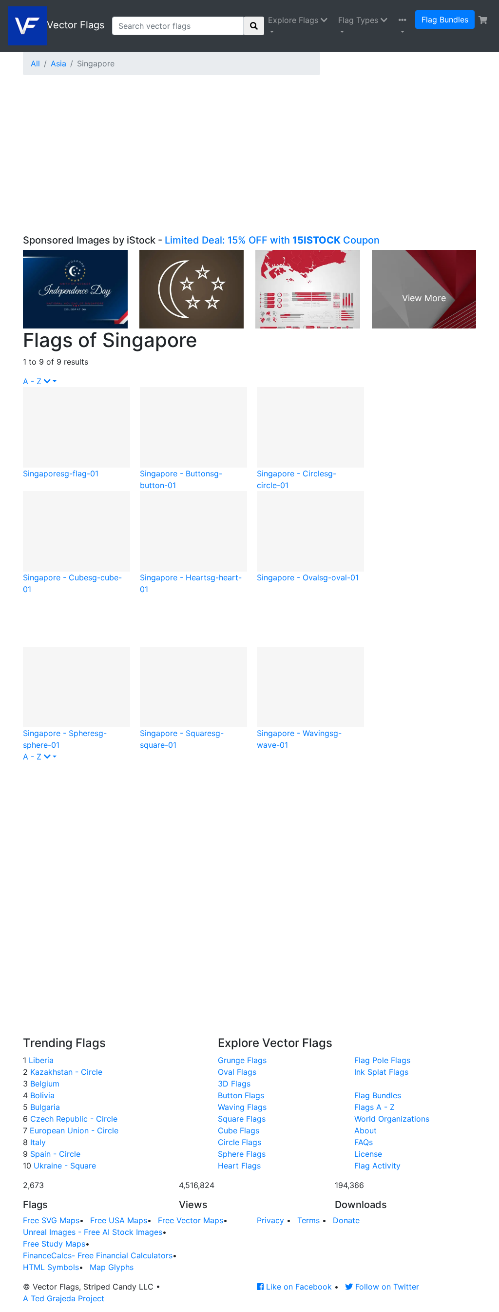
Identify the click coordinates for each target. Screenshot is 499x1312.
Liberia (40, 1060)
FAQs (363, 1142)
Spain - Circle (54, 1154)
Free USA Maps (118, 1220)
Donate (346, 1220)
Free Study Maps (54, 1244)
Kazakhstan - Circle (65, 1072)
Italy (37, 1142)
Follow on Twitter (386, 1287)
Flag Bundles (445, 19)
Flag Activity (377, 1165)
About (365, 1130)
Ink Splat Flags (381, 1072)
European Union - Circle (72, 1130)
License (368, 1154)
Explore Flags (294, 20)
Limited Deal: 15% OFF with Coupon (272, 240)
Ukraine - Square (63, 1165)
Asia (58, 63)
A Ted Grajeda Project (63, 1298)
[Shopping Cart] (483, 20)
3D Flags (234, 1083)
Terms (308, 1220)
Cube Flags (238, 1130)
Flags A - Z (374, 1107)
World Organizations (391, 1119)
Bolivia (41, 1095)
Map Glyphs (112, 1267)
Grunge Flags (242, 1060)
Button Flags (241, 1095)
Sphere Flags (242, 1154)
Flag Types (359, 20)
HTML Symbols (51, 1267)
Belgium (43, 1083)
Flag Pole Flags (382, 1060)
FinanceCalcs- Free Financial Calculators (98, 1255)
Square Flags (242, 1119)
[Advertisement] (249, 161)
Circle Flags (239, 1142)
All (35, 63)
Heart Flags (239, 1165)
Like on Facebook (298, 1287)
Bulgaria (44, 1107)
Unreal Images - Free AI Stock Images (92, 1232)
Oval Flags (237, 1072)
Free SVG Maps (51, 1220)
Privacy (270, 1220)
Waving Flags (242, 1107)
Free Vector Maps (190, 1220)
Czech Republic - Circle (72, 1119)
